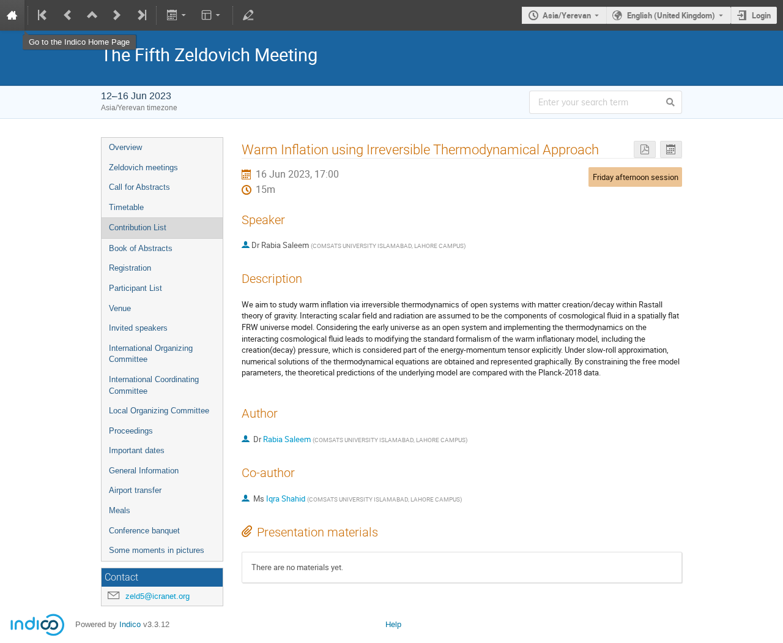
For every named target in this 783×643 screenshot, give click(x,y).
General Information (144, 470)
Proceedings (131, 430)
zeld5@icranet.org (157, 596)
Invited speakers (138, 328)
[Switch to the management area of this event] (248, 15)
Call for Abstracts (139, 187)
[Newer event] (117, 15)
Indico (130, 624)
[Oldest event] (43, 15)
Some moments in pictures (156, 550)
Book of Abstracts (141, 248)
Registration (130, 268)
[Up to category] (92, 15)
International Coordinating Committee (154, 385)
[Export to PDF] (645, 150)
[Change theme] (212, 15)
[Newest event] (140, 15)
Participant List (135, 288)
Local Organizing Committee (159, 410)
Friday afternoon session (635, 176)
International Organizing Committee (151, 354)
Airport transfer (135, 490)
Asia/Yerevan (567, 15)
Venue (120, 308)
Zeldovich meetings (143, 167)
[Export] (177, 15)
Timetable (126, 207)
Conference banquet (144, 530)
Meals (119, 510)
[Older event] (68, 15)
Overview (125, 147)
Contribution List (137, 227)
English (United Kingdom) (671, 15)
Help (393, 624)
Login (761, 15)
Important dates (137, 450)
